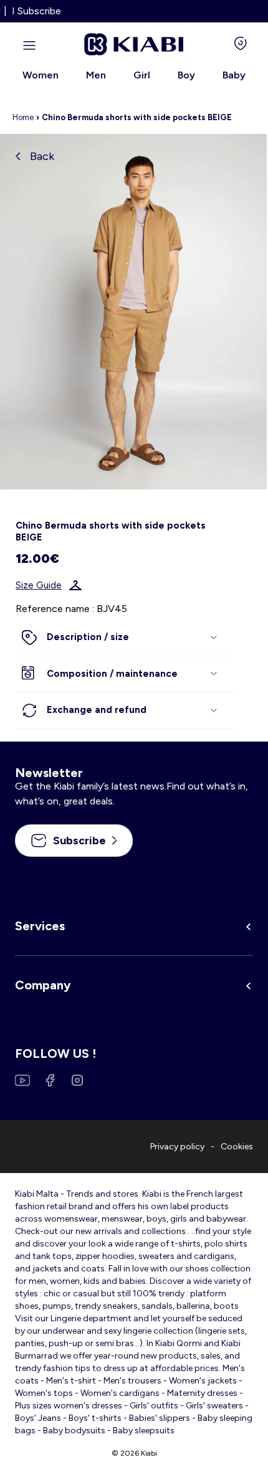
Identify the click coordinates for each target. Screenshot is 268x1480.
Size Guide (39, 585)
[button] (125, 638)
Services (40, 925)
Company (43, 985)
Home (23, 117)
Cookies (237, 1146)
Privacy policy (177, 1146)
